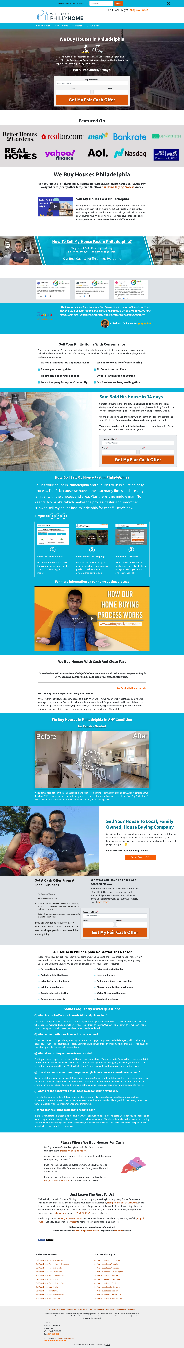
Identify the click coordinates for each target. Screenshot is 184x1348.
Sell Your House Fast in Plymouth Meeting (52, 1264)
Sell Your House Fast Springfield (48, 1298)
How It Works (61, 25)
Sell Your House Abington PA (47, 1291)
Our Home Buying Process (117, 187)
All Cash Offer (131, 556)
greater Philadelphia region (73, 1150)
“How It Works (55, 556)
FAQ (90, 1309)
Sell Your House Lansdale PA (47, 1287)
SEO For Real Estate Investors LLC (65, 1338)
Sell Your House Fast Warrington (106, 1264)
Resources (110, 1309)
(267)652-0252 (51, 1180)
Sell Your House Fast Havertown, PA (108, 1298)
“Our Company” (97, 556)
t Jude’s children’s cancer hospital (123, 1122)
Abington (63, 1218)
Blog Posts (131, 1309)
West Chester (75, 1218)
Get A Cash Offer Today (57, 1309)
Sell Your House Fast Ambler (47, 1279)
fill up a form (61, 1213)
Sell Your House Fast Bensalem (106, 1291)
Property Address (92, 79)
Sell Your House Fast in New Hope (107, 1279)
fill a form (65, 1180)
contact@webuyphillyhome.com (55, 1340)
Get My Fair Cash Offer (141, 857)
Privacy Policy (121, 1309)
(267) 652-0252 (138, 10)
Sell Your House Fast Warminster (106, 1268)
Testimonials (77, 25)
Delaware (132, 1202)
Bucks (124, 1202)
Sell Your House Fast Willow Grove (49, 1260)
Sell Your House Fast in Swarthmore (50, 1294)
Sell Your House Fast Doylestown (107, 1287)
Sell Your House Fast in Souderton (107, 1260)
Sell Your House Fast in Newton (106, 1275)
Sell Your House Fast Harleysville (49, 1271)
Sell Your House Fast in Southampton (108, 1271)
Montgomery (113, 1202)
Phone (73, 88)
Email (111, 88)
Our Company (93, 25)
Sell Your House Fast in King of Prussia (51, 1283)
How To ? (92, 242)
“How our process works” (87, 1230)
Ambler (73, 1222)
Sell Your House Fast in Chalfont (106, 1283)
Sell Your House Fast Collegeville (49, 1268)
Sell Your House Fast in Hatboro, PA (50, 1275)
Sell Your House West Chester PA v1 (108, 1294)
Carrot (108, 1345)
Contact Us (71, 1309)
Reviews (118, 1230)
